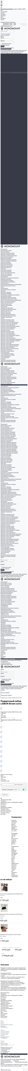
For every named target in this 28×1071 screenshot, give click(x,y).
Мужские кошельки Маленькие (9, 139)
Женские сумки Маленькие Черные (10, 223)
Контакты (3, 18)
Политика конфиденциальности (10, 1061)
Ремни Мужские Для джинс (8, 122)
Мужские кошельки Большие (9, 138)
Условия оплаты (4, 1034)
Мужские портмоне (6, 142)
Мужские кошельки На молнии (9, 140)
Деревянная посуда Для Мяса (9, 181)
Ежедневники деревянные (8, 79)
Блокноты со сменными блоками (10, 75)
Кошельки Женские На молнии (9, 135)
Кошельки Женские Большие (9, 132)
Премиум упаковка (6, 89)
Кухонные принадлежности (8, 98)
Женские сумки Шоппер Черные (9, 228)
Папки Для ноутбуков (6, 232)
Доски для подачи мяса (7, 185)
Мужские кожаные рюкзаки (8, 108)
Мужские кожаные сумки (7, 101)
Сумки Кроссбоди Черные (8, 237)
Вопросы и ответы (5, 1036)
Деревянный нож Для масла (8, 198)
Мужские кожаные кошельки (9, 66)
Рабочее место (5, 165)
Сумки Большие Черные (7, 236)
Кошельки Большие (6, 145)
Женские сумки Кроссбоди (8, 216)
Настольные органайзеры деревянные (11, 81)
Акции (2, 19)
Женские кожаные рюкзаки (8, 109)
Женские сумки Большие (7, 215)
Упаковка (3, 173)
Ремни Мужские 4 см (6, 118)
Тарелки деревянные (6, 97)
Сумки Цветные (5, 240)
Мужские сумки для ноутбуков (9, 206)
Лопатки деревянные (6, 199)
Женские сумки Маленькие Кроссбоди (11, 221)
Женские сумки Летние (7, 219)
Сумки (2, 200)
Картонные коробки (6, 91)
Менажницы (4, 189)
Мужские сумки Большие (7, 203)
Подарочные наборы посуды (8, 94)
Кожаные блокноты (6, 76)
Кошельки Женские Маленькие (9, 134)
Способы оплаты (5, 812)
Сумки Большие (5, 234)
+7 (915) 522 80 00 (5, 34)
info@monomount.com (6, 26)
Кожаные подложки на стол (8, 83)
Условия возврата (5, 1032)
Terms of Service (14, 1065)
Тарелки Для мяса (5, 194)
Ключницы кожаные (6, 67)
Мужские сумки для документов (9, 204)
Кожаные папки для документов (9, 105)
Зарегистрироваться (6, 49)
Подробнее (5, 794)
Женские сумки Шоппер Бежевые (10, 227)
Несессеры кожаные (6, 68)
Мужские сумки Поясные (7, 211)
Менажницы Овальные (7, 190)
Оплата (2, 13)
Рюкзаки (3, 241)
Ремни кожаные (5, 57)
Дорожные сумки (5, 102)
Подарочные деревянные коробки (10, 92)
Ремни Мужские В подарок (8, 119)
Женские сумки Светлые (7, 224)
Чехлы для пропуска (6, 71)
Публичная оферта (6, 1060)
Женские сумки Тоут (6, 225)
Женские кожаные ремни (7, 59)
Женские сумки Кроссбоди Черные (10, 217)
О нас (2, 1020)
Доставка (3, 14)
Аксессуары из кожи (6, 113)
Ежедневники (4, 159)
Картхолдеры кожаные (7, 62)
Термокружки (4, 85)
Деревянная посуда (6, 178)
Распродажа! (4, 111)
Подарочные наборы (6, 157)
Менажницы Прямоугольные (8, 191)
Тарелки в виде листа (6, 193)
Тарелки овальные (6, 195)
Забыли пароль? (5, 45)
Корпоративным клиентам (7, 1024)
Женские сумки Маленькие (8, 220)
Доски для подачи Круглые (8, 183)
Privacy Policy (4, 1065)
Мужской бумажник (6, 143)
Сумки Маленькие (6, 238)
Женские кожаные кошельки (8, 64)
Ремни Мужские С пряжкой (8, 123)
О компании (4, 11)
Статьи (2, 1042)
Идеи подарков (4, 1043)
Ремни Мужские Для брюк (8, 121)
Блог (2, 17)
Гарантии (3, 15)
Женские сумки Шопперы (8, 229)
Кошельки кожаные (6, 63)
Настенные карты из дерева (8, 87)
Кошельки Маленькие (7, 147)
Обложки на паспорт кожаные (9, 61)
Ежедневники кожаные (7, 78)
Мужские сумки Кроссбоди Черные (10, 208)
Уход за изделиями (5, 1031)
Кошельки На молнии (6, 148)
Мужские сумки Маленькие (8, 210)
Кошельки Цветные (6, 149)
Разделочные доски (6, 186)
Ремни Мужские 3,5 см (7, 117)
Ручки (2, 84)
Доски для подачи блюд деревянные (11, 96)
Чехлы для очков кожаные (8, 70)
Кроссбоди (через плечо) (7, 233)
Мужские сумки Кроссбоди (8, 207)
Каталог (2, 1021)
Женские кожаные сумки (7, 104)
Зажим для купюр (5, 144)
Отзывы (2, 1041)
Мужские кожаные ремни (8, 58)
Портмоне (3, 151)
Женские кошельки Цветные (8, 131)
